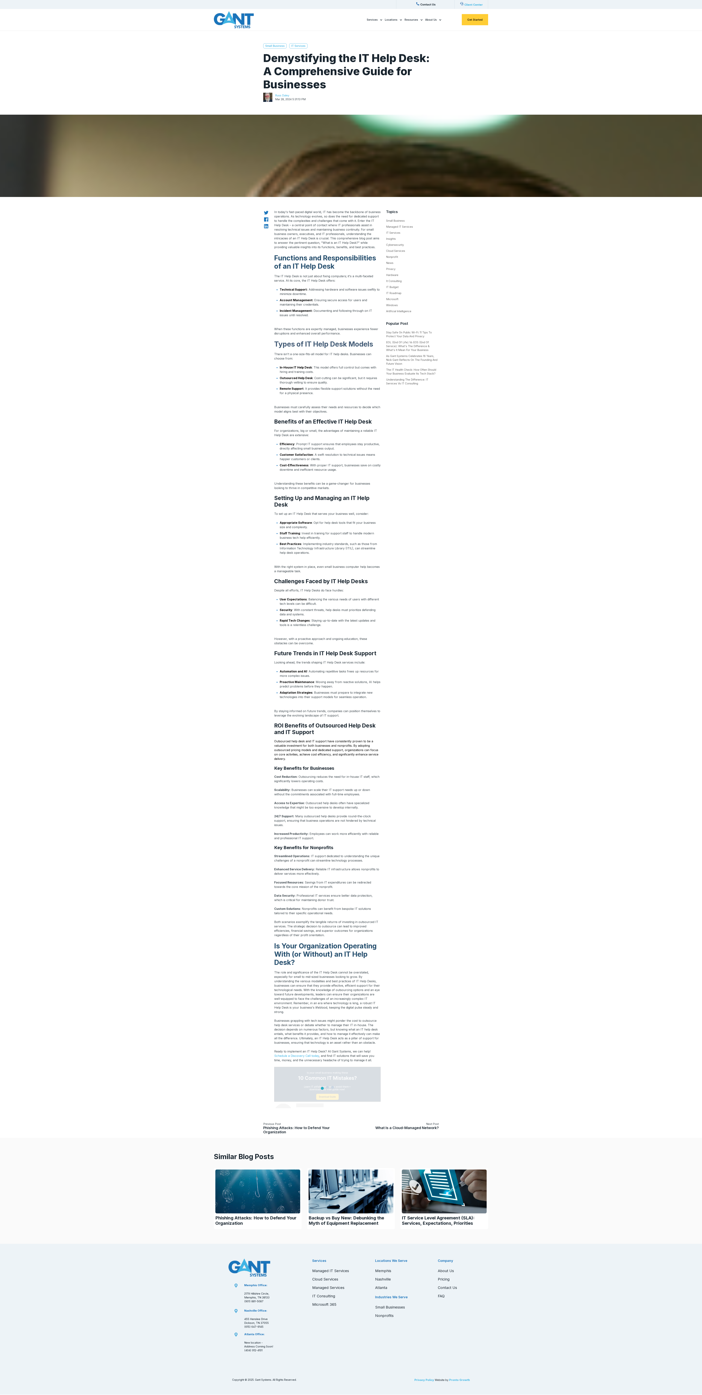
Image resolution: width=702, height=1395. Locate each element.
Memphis (383, 1271)
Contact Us (447, 1287)
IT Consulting (323, 1296)
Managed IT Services (399, 226)
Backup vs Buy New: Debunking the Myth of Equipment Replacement (346, 1220)
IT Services (298, 45)
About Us (431, 19)
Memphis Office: (255, 1285)
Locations (391, 19)
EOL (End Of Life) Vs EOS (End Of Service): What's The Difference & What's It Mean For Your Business (408, 346)
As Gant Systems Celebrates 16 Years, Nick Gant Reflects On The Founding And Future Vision (411, 359)
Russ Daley (282, 95)
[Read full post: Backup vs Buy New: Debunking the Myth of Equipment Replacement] (351, 1191)
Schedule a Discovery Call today (296, 1056)
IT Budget (392, 287)
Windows (392, 305)
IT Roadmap (393, 293)
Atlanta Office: (254, 1334)
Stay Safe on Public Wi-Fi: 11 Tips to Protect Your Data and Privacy (409, 334)
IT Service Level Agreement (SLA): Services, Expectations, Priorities (438, 1220)
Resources (411, 19)
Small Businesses (390, 1307)
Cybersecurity (395, 245)
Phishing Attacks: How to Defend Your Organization (296, 1130)
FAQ (441, 1296)
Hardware (392, 275)
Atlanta (381, 1287)
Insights (391, 238)
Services (372, 19)
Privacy (390, 269)
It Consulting (394, 281)
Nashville (383, 1279)
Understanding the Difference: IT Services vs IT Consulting (407, 381)
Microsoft (392, 299)
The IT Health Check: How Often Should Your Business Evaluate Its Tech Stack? (411, 371)
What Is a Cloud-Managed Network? (407, 1128)
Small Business (275, 45)
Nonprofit (392, 257)
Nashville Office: (255, 1310)
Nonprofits (384, 1315)
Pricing (444, 1279)
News (389, 263)
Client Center (473, 4)
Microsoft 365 (324, 1304)
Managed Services (328, 1287)
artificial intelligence (398, 311)
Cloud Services (395, 251)
